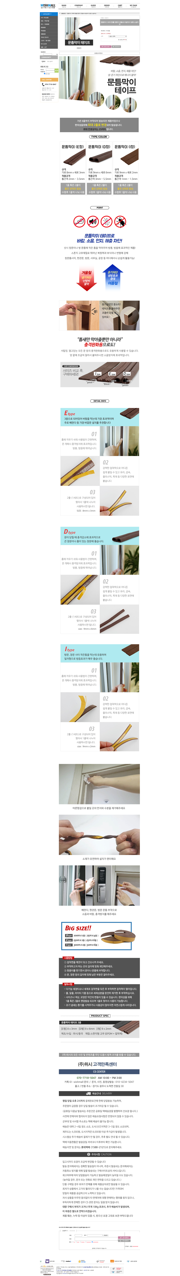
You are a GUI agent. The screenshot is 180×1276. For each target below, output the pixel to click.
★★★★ (89, 1242)
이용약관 (59, 1270)
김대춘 (85, 1270)
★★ (78, 1242)
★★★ (82, 1242)
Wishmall (64, 1273)
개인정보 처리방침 (66, 1270)
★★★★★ (95, 1242)
